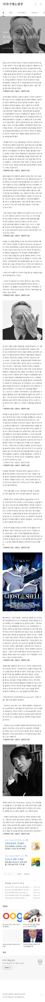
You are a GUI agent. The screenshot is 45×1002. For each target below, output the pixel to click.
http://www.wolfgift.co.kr (14, 856)
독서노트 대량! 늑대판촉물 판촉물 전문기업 (15, 859)
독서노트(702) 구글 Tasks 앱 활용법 (17, 887)
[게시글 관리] (11, 874)
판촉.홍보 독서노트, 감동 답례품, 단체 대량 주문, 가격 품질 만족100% (16, 863)
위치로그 (34, 12)
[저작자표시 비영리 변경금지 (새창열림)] (27, 874)
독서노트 (8, 883)
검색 (35, 4)
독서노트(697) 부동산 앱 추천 (14, 898)
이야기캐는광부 (13, 4)
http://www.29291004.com (15, 840)
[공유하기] (9, 874)
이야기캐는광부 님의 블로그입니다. (13, 963)
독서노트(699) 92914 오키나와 (15, 892)
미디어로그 (22, 12)
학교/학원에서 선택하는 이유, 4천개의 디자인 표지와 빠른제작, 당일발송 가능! (16, 847)
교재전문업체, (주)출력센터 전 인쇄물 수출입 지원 (15, 843)
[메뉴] (40, 4)
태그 (11, 12)
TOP (40, 995)
